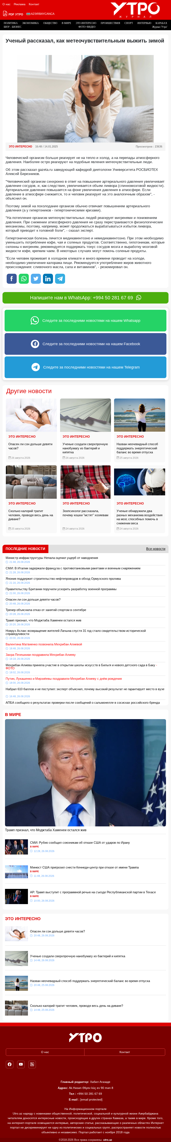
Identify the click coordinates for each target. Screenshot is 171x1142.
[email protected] (91, 1099)
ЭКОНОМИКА (30, 23)
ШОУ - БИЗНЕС (12, 26)
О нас (6, 4)
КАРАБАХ (161, 23)
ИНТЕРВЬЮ (144, 23)
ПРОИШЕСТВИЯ (110, 23)
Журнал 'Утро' (159, 26)
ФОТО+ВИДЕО (87, 26)
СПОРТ (128, 23)
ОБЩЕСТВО (50, 23)
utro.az (107, 1139)
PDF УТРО (15, 14)
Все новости (155, 549)
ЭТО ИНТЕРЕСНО (86, 23)
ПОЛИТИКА (11, 23)
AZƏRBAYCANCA (42, 13)
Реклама (19, 4)
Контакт (34, 4)
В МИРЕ (66, 23)
